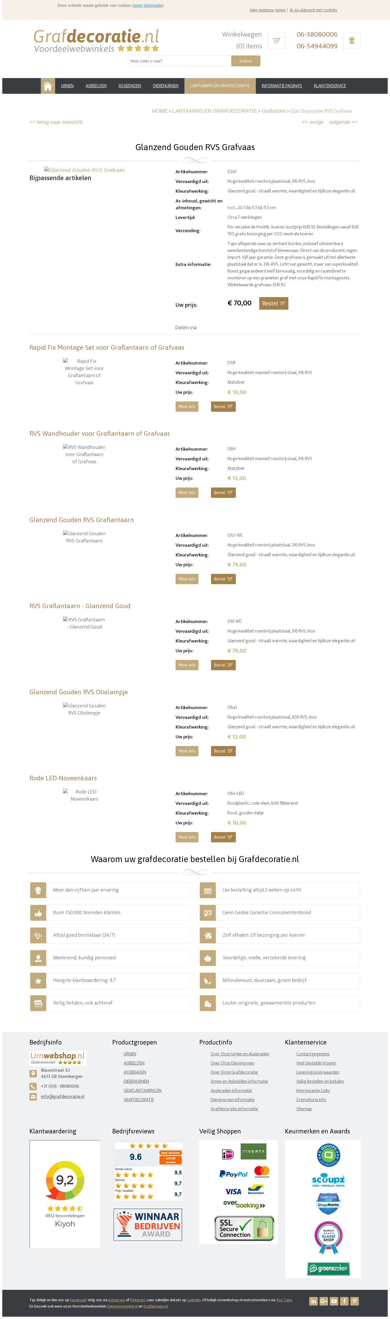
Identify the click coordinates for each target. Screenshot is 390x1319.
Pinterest (137, 1300)
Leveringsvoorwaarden (317, 1072)
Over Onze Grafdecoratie (234, 1072)
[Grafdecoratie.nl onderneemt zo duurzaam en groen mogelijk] (328, 1274)
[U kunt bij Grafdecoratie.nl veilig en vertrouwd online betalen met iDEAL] (228, 1158)
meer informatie (148, 5)
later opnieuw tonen (268, 9)
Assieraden (135, 1072)
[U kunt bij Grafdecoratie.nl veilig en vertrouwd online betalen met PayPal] (233, 1176)
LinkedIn (194, 1300)
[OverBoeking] (244, 1208)
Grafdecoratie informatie (234, 1109)
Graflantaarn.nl (155, 1306)
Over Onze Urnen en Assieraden (240, 1054)
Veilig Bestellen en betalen (320, 1081)
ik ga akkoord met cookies (313, 9)
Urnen (130, 1054)
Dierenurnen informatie (233, 1100)
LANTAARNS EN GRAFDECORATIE (214, 111)
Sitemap (304, 1109)
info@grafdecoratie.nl (62, 1097)
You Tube (284, 1300)
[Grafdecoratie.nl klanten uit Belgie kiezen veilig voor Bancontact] (256, 1193)
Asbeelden (134, 1063)
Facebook (78, 1300)
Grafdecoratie (139, 1100)
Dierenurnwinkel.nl (122, 1306)
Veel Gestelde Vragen (316, 1063)
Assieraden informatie (231, 1091)
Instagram (116, 1300)
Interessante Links (313, 1091)
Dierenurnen (136, 1081)
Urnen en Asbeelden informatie (239, 1081)
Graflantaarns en (143, 1091)
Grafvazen (274, 111)
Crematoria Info (311, 1100)
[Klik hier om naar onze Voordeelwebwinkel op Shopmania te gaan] (328, 1213)
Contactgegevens (313, 1054)
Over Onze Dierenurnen (232, 1063)
